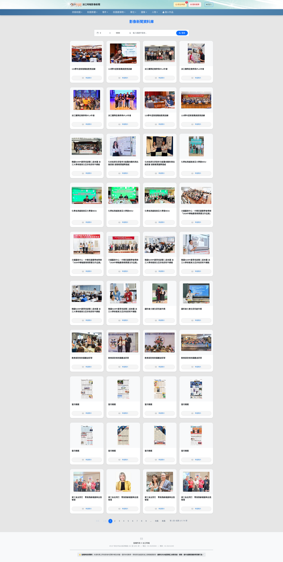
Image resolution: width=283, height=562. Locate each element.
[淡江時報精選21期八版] (87, 389)
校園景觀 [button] (91, 12)
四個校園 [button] (76, 12)
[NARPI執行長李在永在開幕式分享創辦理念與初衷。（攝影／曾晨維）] (196, 244)
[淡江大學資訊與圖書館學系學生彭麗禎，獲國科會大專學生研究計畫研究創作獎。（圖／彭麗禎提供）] (196, 293)
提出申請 (182, 3)
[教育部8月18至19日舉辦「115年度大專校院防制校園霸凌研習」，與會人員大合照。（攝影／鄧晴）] (196, 342)
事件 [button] (104, 12)
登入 (210, 4)
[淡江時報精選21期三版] (123, 435)
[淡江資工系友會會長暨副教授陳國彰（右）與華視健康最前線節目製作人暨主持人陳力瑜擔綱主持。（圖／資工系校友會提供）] (160, 482)
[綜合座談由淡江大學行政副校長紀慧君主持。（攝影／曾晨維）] (123, 53)
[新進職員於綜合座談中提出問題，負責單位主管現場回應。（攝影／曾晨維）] (160, 100)
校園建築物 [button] (118, 12)
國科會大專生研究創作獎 (155, 309)
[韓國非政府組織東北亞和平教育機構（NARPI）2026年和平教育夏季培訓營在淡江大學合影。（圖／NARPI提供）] (87, 146)
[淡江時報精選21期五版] (196, 389)
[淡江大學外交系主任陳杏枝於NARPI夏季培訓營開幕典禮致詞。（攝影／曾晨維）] (160, 244)
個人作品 (169, 12)
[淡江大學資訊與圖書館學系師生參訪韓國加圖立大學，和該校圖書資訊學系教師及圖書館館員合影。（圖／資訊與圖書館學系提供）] (160, 53)
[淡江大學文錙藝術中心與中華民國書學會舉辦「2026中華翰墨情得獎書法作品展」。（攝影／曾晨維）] (123, 244)
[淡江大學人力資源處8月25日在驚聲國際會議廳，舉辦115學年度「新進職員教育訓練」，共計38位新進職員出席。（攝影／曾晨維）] (196, 100)
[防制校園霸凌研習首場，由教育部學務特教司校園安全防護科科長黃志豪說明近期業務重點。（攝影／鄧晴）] (87, 342)
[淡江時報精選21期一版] (196, 435)
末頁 (163, 521)
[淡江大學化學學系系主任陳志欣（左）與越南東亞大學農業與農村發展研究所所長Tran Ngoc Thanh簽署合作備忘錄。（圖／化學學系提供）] (87, 195)
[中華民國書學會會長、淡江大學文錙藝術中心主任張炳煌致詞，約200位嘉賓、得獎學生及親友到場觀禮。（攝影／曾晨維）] (196, 195)
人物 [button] (154, 12)
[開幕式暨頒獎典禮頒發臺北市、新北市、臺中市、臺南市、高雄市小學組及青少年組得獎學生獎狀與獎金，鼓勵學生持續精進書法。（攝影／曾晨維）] (87, 244)
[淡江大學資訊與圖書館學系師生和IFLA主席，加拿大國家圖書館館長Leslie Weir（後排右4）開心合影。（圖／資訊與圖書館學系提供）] (87, 100)
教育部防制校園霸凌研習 (82, 358)
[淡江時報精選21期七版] (123, 389)
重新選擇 (195, 4)
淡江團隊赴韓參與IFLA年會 (156, 69)
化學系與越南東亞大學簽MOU (193, 162)
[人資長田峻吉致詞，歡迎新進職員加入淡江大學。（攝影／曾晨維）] (87, 53)
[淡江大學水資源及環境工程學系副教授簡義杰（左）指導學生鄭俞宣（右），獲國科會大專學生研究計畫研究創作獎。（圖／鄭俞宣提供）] (160, 293)
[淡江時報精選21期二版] (160, 435)
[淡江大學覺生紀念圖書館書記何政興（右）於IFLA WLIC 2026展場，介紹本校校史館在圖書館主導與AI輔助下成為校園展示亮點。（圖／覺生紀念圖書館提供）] (196, 53)
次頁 (156, 521)
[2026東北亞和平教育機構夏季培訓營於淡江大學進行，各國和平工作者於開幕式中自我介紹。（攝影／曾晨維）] (87, 293)
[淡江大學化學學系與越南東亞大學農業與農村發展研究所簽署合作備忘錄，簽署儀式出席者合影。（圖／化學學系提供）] (160, 195)
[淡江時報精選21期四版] (87, 435)
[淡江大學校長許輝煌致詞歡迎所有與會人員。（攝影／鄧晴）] (160, 342)
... (150, 521)
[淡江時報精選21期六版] (160, 389)
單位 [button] (132, 12)
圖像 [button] (143, 12)
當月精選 (75, 404)
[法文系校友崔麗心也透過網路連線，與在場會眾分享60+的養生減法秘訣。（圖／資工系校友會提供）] (123, 482)
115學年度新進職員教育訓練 (83, 69)
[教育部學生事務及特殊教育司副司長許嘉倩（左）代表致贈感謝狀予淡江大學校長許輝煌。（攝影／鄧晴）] (123, 342)
